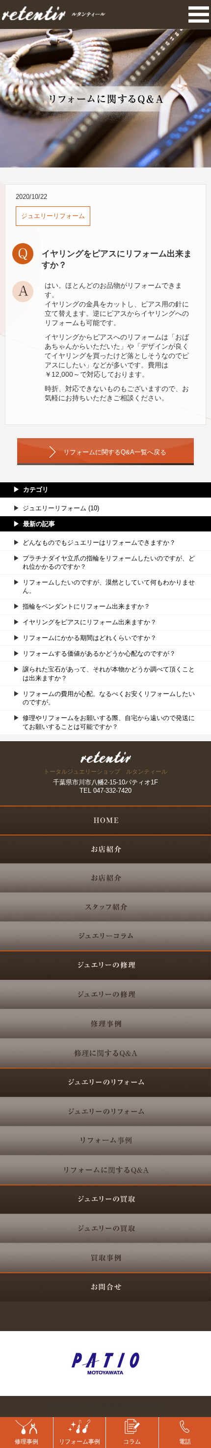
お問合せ (105, 1287)
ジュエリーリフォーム (53, 216)
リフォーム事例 (105, 1140)
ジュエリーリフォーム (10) (61, 508)
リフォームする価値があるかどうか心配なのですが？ (99, 653)
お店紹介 (105, 878)
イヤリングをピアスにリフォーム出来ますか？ (90, 622)
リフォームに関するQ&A (105, 1170)
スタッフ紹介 (105, 907)
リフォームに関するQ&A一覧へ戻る (114, 452)
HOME (105, 820)
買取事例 (105, 1258)
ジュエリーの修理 (105, 994)
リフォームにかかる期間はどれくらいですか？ (90, 637)
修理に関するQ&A (105, 1054)
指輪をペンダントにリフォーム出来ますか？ (86, 606)
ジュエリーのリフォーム (105, 1112)
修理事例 (105, 1023)
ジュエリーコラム (105, 936)
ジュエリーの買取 (105, 1228)
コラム (132, 1442)
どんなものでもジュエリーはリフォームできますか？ (99, 542)
